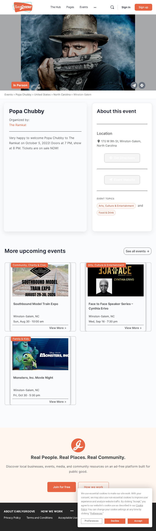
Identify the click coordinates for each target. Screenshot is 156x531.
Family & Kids (21, 338)
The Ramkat (17, 125)
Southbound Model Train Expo (35, 304)
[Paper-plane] (134, 85)
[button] (20, 85)
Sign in (126, 7)
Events (9, 94)
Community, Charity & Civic (29, 265)
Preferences (92, 521)
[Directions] (141, 85)
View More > (57, 327)
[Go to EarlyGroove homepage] (23, 7)
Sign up (143, 7)
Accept (138, 521)
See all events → (137, 251)
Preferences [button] (96, 513)
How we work (93, 487)
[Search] (112, 7)
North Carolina (62, 94)
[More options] (95, 7)
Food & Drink (106, 212)
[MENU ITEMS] (72, 511)
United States (42, 94)
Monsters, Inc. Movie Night (33, 377)
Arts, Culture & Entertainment (116, 205)
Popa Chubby (23, 94)
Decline (115, 521)
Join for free (61, 487)
